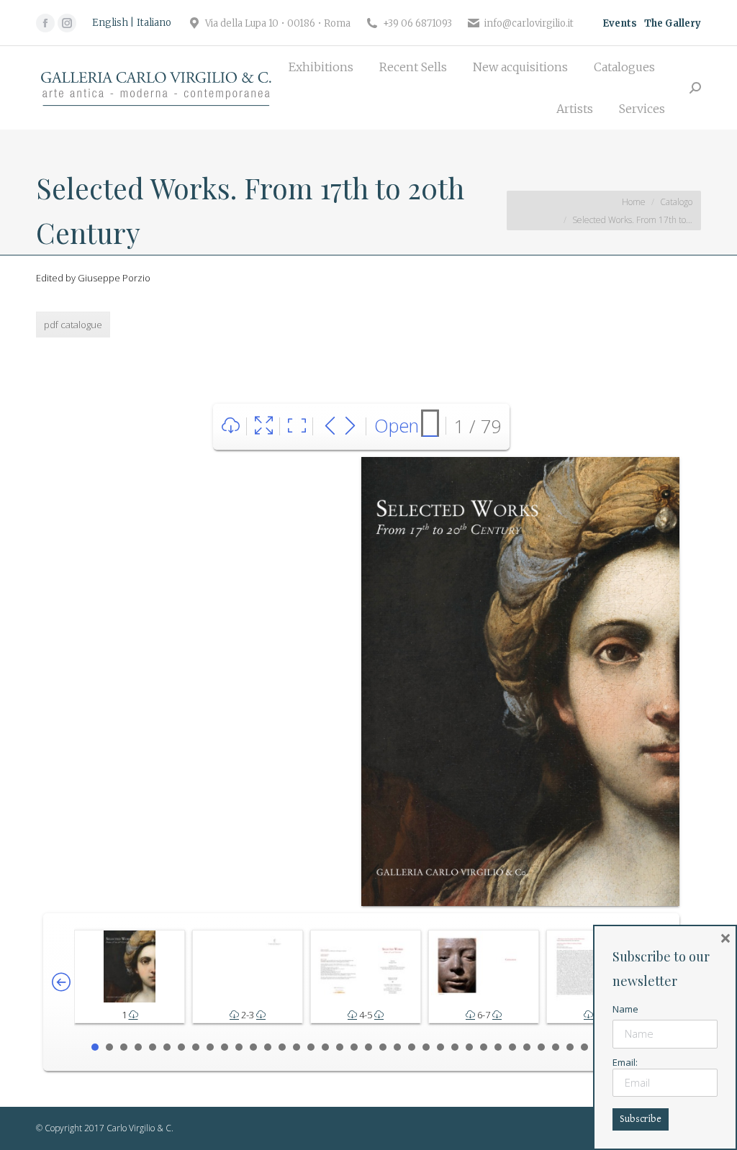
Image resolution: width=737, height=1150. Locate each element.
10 (224, 1047)
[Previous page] (330, 426)
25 (440, 1047)
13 (267, 1047)
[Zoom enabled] (297, 426)
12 (253, 1047)
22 (397, 1047)
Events (619, 23)
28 (483, 1047)
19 (354, 1047)
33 (555, 1047)
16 (311, 1047)
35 (584, 1047)
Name (625, 1008)
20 (368, 1047)
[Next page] (350, 426)
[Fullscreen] (264, 426)
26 (454, 1047)
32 (541, 1047)
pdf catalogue (73, 324)
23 (411, 1047)
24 (426, 1047)
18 (339, 1047)
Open (396, 425)
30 (512, 1047)
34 (570, 1047)
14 (282, 1047)
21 (382, 1047)
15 (296, 1047)
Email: (625, 1062)
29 (498, 1047)
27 (469, 1047)
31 (526, 1047)
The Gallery (672, 23)
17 (325, 1047)
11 (239, 1047)
